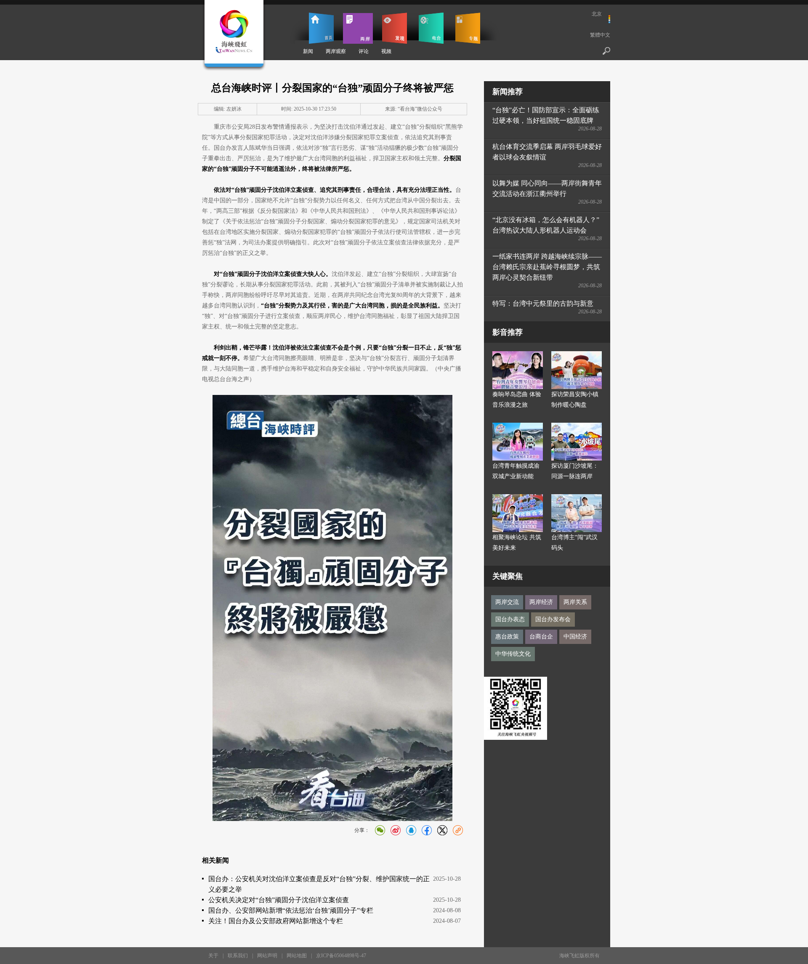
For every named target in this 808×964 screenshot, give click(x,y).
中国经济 (575, 636)
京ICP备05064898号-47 (341, 956)
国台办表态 (510, 619)
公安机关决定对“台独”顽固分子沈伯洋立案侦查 (278, 899)
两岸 (358, 28)
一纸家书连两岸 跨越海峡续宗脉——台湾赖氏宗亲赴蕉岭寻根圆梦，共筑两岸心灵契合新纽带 (547, 267)
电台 (431, 28)
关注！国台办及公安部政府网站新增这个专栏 (275, 920)
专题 (468, 28)
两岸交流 (507, 602)
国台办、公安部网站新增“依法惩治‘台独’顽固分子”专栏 (290, 910)
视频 (386, 51)
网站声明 (267, 956)
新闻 (308, 51)
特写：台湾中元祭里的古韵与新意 (542, 303)
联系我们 (238, 956)
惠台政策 (507, 636)
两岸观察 (336, 51)
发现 (394, 28)
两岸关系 (575, 602)
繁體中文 (600, 35)
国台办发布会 (553, 619)
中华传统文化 (513, 654)
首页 (321, 28)
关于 (213, 956)
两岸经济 (541, 602)
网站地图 (297, 956)
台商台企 (541, 636)
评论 (364, 51)
